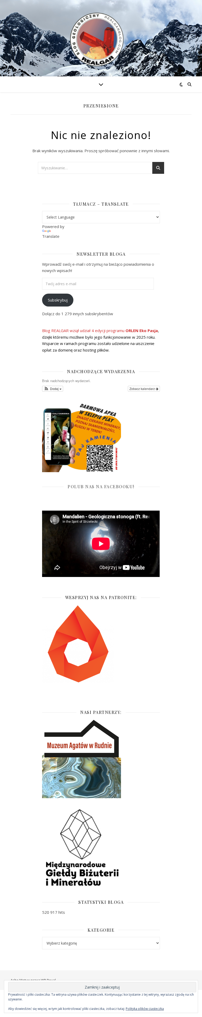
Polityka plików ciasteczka (145, 1008)
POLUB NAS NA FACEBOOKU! (101, 486)
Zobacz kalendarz (142, 388)
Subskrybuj (58, 300)
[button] (52, 388)
